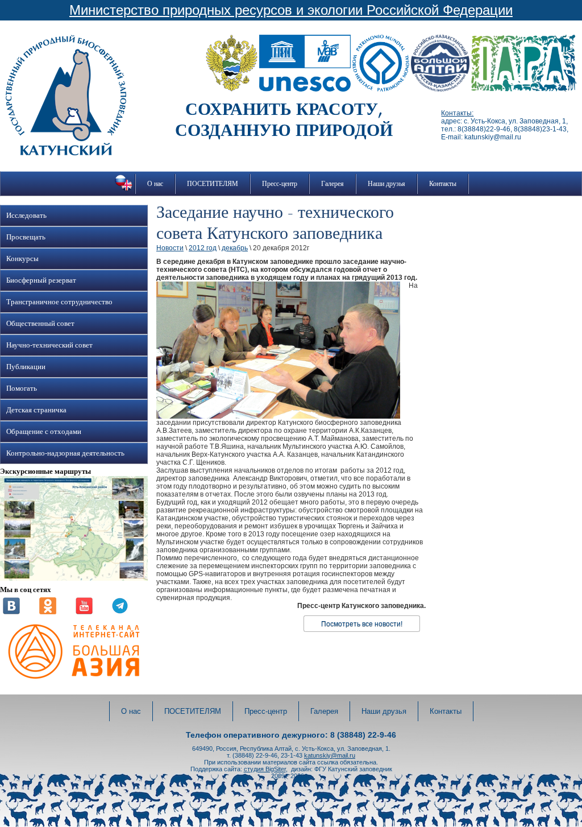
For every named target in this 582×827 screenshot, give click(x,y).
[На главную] (66, 153)
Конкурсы (22, 258)
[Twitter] (119, 612)
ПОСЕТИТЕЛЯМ (212, 184)
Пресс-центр (279, 184)
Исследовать (26, 215)
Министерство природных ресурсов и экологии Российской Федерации (291, 10)
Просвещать (25, 237)
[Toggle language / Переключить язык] (124, 191)
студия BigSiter (265, 769)
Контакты (442, 184)
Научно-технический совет (49, 345)
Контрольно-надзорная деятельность (65, 453)
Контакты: (457, 113)
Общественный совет (40, 323)
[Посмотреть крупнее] (74, 578)
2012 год (203, 248)
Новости (170, 248)
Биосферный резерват (41, 280)
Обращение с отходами (43, 431)
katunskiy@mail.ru (329, 755)
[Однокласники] (47, 612)
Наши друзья (386, 184)
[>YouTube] (84, 612)
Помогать (21, 388)
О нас (155, 184)
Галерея (332, 184)
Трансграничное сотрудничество (59, 302)
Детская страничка (36, 410)
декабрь (235, 248)
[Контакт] (11, 612)
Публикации (25, 366)
